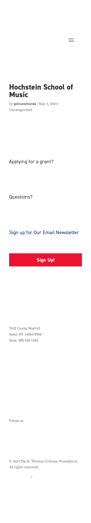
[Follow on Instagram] (41, 437)
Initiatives (17, 369)
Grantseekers (19, 363)
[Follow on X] (28, 437)
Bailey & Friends (21, 407)
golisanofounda (25, 103)
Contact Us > (19, 349)
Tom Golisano (19, 401)
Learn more (25, 180)
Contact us (24, 215)
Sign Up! (46, 260)
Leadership (17, 375)
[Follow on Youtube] (54, 437)
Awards (15, 381)
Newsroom (17, 387)
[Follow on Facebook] (16, 437)
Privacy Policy (20, 476)
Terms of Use (43, 476)
